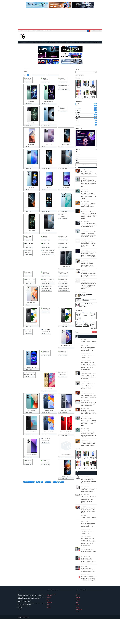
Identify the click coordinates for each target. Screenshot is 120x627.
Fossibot (78, 599)
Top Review (78, 336)
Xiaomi (77, 162)
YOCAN (77, 156)
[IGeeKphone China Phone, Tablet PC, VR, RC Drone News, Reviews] (22, 36)
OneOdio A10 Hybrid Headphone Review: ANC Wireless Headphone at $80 (88, 570)
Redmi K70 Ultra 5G (49, 166)
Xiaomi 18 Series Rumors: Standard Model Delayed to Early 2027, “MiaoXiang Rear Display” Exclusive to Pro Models (88, 215)
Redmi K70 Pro (31, 166)
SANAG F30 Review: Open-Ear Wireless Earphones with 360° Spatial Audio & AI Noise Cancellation (88, 480)
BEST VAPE (64, 42)
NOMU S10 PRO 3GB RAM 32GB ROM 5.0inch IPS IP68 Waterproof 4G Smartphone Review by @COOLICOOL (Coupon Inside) (88, 366)
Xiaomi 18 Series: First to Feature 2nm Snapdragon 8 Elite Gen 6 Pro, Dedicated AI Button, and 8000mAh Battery (88, 183)
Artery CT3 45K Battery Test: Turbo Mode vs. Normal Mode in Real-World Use (40, 31)
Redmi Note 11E (45, 245)
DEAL (94, 42)
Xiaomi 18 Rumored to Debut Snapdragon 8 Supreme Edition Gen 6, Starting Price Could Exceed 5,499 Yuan (88, 234)
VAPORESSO (49, 595)
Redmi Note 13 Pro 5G (48, 431)
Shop (97, 42)
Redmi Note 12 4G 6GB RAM (47, 281)
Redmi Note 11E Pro (63, 245)
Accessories (86, 108)
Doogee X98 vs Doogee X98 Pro (89, 299)
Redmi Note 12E (28, 331)
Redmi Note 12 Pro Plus (64, 288)
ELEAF (86, 122)
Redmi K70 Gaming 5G (66, 144)
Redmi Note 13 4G (31, 410)
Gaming (86, 120)
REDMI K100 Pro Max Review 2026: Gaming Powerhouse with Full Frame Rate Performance (87, 264)
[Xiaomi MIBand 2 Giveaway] (78, 341)
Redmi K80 (49, 187)
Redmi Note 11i (28, 252)
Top (76, 474)
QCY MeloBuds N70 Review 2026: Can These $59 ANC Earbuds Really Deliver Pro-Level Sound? (88, 376)
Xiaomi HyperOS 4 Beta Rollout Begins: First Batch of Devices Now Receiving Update (88, 244)
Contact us (20, 600)
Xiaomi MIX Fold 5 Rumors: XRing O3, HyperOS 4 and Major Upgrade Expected (88, 205)
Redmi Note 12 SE (45, 309)
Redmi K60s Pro (31, 144)
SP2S (48, 604)
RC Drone (86, 114)
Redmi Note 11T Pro (63, 273)
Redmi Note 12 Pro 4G (31, 302)
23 (37, 481)
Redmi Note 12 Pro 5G (46, 288)
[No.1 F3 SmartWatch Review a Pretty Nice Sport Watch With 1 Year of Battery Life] (78, 576)
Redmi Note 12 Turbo (66, 324)
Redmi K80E (48, 209)
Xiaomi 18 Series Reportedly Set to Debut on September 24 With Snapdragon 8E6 (88, 225)
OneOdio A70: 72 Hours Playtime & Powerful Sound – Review (88, 551)
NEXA (48, 600)
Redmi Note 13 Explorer (66, 410)
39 (53, 481)
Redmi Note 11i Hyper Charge (48, 252)
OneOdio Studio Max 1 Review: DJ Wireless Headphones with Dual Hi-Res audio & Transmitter (88, 561)
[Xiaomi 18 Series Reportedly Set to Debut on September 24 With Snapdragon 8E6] (78, 223)
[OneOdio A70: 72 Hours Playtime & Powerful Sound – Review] (78, 549)
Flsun (77, 602)
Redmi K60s (62, 108)
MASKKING (49, 602)
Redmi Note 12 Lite (63, 281)
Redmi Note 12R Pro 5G (31, 367)
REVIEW (84, 42)
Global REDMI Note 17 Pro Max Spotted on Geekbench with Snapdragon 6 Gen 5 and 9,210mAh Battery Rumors (88, 285)
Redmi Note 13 (49, 388)
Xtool (77, 158)
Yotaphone (78, 153)
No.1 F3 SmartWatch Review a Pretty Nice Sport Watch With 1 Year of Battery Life (88, 578)
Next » (61, 481)
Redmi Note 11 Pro (28, 245)
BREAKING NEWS (26, 42)
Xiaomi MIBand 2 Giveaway (88, 341)
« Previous (26, 481)
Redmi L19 (63, 216)
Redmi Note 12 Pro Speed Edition (31, 324)
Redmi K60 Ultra (31, 122)
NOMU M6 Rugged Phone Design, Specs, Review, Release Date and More (88, 349)
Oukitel (77, 607)
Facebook (20, 607)
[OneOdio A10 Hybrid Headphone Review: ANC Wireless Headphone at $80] (78, 568)
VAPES (58, 42)
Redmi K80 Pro (66, 187)
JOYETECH (86, 124)
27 (45, 481)
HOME (19, 42)
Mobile (86, 103)
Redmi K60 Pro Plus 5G (63, 87)
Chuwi (77, 595)
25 (41, 481)
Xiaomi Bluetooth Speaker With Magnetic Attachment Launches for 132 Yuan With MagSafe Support (88, 274)
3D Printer (86, 112)
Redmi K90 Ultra (31, 230)
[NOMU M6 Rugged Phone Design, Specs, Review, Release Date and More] (78, 347)
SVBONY (78, 594)
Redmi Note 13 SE (45, 440)
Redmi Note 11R (66, 266)
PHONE (39, 42)
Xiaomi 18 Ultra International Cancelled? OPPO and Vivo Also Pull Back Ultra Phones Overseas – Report (88, 195)
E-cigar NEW (86, 110)
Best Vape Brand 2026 (74, 42)
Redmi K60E (48, 122)
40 (56, 481)
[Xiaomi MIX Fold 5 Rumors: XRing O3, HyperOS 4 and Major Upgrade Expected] (78, 203)
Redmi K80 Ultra (31, 209)
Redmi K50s (62, 79)
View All (95, 149)
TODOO (48, 607)
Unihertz (78, 600)
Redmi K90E (48, 230)
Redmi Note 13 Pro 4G (31, 431)
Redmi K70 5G (49, 144)
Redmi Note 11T (45, 273)
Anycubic (78, 604)
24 (39, 481)
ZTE (76, 151)
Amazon (34, 42)
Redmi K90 (66, 209)
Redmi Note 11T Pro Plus (29, 281)
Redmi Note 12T (62, 352)
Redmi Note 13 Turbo (66, 454)
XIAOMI (77, 167)
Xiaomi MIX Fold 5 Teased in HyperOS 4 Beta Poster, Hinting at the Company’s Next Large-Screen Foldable (88, 254)
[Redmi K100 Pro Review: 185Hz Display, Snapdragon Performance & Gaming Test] (78, 171)
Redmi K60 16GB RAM (48, 101)
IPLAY (48, 605)
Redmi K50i (45, 79)
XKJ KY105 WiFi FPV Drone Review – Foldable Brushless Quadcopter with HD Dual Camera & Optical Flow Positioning (88, 499)
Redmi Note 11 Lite (63, 237)
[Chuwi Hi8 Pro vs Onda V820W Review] (78, 355)
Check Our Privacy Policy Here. (24, 601)
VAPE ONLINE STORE (51, 594)
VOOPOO (49, 597)
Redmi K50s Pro (31, 101)
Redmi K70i (31, 187)
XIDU (77, 160)
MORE (89, 42)
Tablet (86, 105)
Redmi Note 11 (45, 237)
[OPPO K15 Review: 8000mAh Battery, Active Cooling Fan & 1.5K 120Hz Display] (78, 402)
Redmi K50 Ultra (28, 79)
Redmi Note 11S (28, 273)
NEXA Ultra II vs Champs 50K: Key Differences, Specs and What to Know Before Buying (88, 510)
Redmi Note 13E (28, 461)
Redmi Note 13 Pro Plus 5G (31, 454)
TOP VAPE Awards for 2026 (49, 42)
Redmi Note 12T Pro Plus (29, 374)
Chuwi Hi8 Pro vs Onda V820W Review (87, 356)
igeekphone (26, 617)
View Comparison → (83, 295)
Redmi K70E (66, 166)
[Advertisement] (60, 19)
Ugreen (77, 611)
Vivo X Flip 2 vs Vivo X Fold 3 (86, 294)
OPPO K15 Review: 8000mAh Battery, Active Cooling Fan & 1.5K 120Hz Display (88, 404)
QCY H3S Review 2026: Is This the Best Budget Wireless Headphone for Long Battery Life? (87, 386)
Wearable (86, 116)
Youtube (19, 609)
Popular (77, 335)
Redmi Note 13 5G (49, 410)
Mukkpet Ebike (79, 609)
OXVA (48, 599)
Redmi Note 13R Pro (66, 476)
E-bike (86, 118)
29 (50, 481)
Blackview (78, 597)
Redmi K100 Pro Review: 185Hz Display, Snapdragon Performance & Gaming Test (88, 173)
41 (58, 481)
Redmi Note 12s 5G (46, 352)
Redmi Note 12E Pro (46, 331)
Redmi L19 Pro (28, 237)
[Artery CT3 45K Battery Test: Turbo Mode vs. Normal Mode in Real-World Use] (78, 487)
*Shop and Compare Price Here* (24, 606)
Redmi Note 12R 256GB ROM (66, 345)
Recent (77, 471)
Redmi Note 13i (45, 461)
